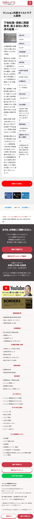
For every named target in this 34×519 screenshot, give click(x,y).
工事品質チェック (8, 338)
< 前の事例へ (8, 207)
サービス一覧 (7, 412)
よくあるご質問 (7, 426)
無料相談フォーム (9, 275)
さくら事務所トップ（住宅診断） (11, 450)
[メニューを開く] (30, 3)
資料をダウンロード (17, 470)
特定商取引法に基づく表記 (20, 496)
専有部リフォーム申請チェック (11, 389)
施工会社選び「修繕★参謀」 (11, 332)
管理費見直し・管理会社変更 (11, 380)
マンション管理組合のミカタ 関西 (12, 398)
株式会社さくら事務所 (10, 485)
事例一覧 (17, 207)
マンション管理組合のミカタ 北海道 (13, 404)
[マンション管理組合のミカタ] (9, 2)
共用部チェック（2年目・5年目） (11, 349)
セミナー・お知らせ (8, 429)
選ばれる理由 (7, 414)
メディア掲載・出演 (8, 441)
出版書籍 (5, 444)
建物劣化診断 (7, 354)
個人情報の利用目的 (7, 496)
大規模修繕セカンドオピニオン (11, 341)
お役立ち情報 (7, 420)
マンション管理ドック (9, 383)
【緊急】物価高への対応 (9, 323)
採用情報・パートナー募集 (10, 447)
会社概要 (5, 438)
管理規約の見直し (8, 386)
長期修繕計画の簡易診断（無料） (12, 317)
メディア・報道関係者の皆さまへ (17, 499)
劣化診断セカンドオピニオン (11, 357)
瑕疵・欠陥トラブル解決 (9, 360)
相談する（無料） (17, 184)
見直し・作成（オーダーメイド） (11, 320)
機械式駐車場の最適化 (9, 372)
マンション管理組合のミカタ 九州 (12, 401)
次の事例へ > (26, 207)
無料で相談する (17, 249)
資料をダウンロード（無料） (17, 256)
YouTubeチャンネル (9, 423)
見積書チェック (7, 335)
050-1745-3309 (17, 265)
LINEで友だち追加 (17, 476)
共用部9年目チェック (9, 351)
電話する (8, 516)
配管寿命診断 (7, 369)
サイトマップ (5, 499)
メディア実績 (6, 417)
